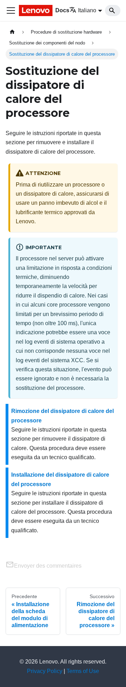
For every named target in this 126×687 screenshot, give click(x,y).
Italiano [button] (87, 10)
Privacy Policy (44, 671)
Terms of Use (82, 671)
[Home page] (12, 32)
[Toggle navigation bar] (11, 10)
